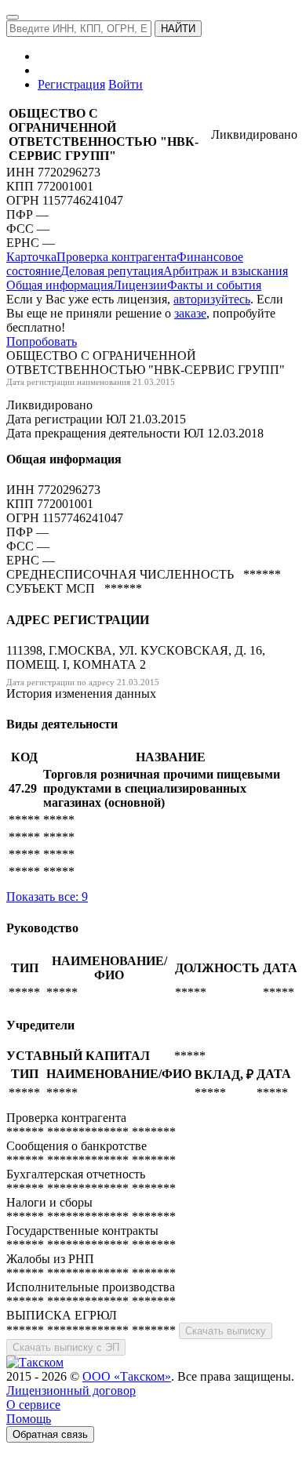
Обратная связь (50, 1434)
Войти (125, 84)
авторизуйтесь (211, 299)
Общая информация (59, 285)
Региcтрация (71, 84)
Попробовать (41, 341)
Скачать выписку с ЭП (66, 1347)
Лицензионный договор (71, 1390)
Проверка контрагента (116, 256)
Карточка (31, 256)
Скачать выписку (225, 1331)
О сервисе (33, 1404)
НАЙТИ (178, 28)
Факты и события (214, 285)
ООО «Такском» (126, 1376)
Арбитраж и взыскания (225, 271)
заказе (190, 313)
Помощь (28, 1418)
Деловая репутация (111, 271)
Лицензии (140, 285)
